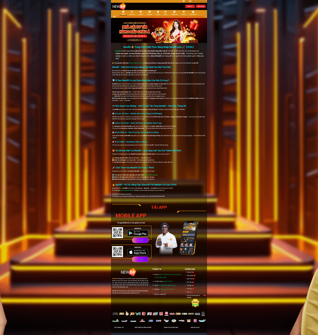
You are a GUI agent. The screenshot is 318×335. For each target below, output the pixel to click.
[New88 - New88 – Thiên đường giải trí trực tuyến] (120, 6)
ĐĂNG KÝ (190, 6)
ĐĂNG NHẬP (201, 6)
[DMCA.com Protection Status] (195, 303)
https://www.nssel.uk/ (136, 63)
